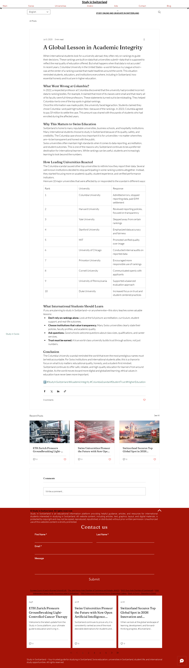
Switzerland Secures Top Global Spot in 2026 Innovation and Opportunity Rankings (138, 450)
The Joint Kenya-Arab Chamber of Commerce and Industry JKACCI (93, 590)
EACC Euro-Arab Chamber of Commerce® (137, 590)
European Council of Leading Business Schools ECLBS (48, 590)
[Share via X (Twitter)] (51, 391)
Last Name (101, 534)
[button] (38, 6)
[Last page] (117, 652)
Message (39, 558)
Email (37, 546)
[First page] (71, 652)
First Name (40, 534)
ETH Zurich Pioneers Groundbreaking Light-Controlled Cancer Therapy (49, 450)
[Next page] (111, 652)
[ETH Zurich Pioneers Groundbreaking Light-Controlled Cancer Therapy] (50, 432)
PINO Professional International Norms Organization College (104, 593)
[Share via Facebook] (44, 391)
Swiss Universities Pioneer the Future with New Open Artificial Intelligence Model (94, 450)
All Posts (33, 21)
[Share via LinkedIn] (58, 391)
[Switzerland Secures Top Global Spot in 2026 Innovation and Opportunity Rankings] (139, 432)
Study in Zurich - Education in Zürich (142, 593)
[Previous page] (76, 652)
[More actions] (144, 39)
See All (157, 415)
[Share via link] (65, 391)
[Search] (159, 12)
